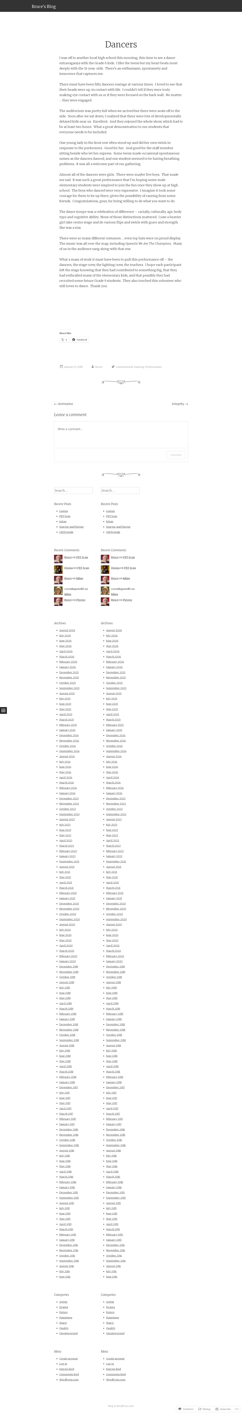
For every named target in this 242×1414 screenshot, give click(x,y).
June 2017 (65, 1098)
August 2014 (66, 1266)
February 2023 (68, 851)
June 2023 (65, 830)
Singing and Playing (71, 526)
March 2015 (66, 1229)
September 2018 (69, 1040)
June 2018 (65, 1056)
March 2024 (66, 782)
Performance (153, 366)
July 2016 (64, 1155)
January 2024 (67, 793)
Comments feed (69, 1374)
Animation (63, 404)
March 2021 (66, 887)
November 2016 (68, 1134)
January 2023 (67, 856)
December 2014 (68, 1245)
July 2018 (64, 1050)
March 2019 (66, 1008)
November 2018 (68, 1029)
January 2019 (67, 1019)
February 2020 (68, 956)
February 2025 (68, 725)
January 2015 (67, 1240)
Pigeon (80, 599)
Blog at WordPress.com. (121, 1406)
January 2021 (67, 898)
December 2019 (68, 966)
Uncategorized (68, 1333)
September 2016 (69, 1145)
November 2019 (68, 972)
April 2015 (65, 1224)
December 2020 (69, 903)
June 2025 (65, 703)
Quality (64, 1328)
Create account (68, 1358)
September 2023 (69, 814)
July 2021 (64, 872)
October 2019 (67, 977)
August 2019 (66, 982)
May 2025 (65, 709)
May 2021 (65, 877)
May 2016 (65, 1166)
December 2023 (69, 798)
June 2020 (65, 935)
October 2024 (67, 746)
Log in (63, 1363)
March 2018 (66, 1071)
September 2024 (69, 751)
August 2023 (67, 819)
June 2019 (65, 993)
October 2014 (67, 1255)
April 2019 (65, 1003)
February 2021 (68, 893)
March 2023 (66, 845)
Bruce (99, 366)
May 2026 (65, 646)
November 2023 (69, 803)
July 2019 (64, 987)
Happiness (65, 1317)
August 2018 (66, 1045)
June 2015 (65, 1213)
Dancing (139, 366)
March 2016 (66, 1176)
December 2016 (68, 1129)
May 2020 (65, 940)
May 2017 (65, 1103)
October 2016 (67, 1140)
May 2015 (65, 1218)
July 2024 (65, 761)
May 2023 (65, 835)
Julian (62, 521)
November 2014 (68, 1250)
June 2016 (65, 1161)
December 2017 (68, 1087)
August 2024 (67, 756)
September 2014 (69, 1260)
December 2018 (68, 1024)
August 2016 (66, 1150)
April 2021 (65, 882)
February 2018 (67, 1077)
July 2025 (65, 698)
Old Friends (66, 532)
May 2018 (65, 1061)
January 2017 (67, 1124)
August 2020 (67, 924)
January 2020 (67, 961)
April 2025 (65, 714)
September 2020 (69, 919)
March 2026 (66, 656)
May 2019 (65, 998)
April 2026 (66, 651)
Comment (175, 454)
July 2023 (65, 824)
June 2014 (65, 1276)
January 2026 (67, 667)
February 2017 (67, 1119)
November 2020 (69, 908)
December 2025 (69, 672)
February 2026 (68, 661)
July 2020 (65, 929)
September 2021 (69, 861)
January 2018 (67, 1082)
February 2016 (67, 1182)
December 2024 (69, 735)
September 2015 (69, 1197)
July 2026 (65, 635)
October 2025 (67, 682)
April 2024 (65, 777)
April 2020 (66, 945)
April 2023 (65, 840)
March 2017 (66, 1113)
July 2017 (64, 1092)
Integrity (180, 404)
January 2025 (67, 730)
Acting (63, 1301)
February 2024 (68, 788)
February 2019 (67, 1013)
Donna (68, 567)
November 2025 (69, 677)
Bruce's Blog (44, 6)
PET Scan (64, 516)
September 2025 (69, 688)
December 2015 (68, 1192)
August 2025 (67, 693)
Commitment (124, 366)
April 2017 (65, 1108)
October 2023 (67, 809)
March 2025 (66, 719)
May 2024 (65, 772)
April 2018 (65, 1066)
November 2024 (69, 740)
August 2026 (67, 630)
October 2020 (67, 914)
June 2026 (65, 640)
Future (63, 1312)
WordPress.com (69, 1379)
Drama (63, 1307)
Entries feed (66, 1369)
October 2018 (67, 1034)
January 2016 (67, 1187)
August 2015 (66, 1203)
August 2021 (66, 866)
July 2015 (64, 1208)
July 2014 (64, 1271)
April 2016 (65, 1171)
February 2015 (67, 1234)
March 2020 (66, 950)
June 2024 (65, 766)
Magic (63, 1322)
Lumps (63, 511)
